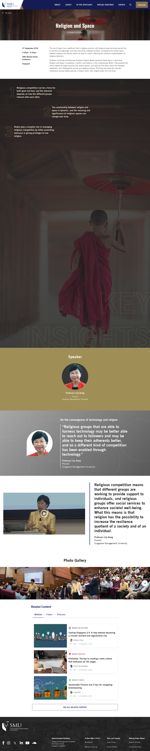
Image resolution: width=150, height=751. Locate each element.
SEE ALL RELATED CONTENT (75, 707)
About (57, 5)
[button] (144, 583)
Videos (49, 614)
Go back (8, 13)
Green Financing (134, 742)
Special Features (105, 5)
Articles (38, 614)
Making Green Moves (137, 738)
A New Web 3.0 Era (92, 738)
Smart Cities (111, 742)
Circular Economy (135, 747)
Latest (68, 5)
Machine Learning (91, 747)
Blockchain (88, 742)
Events (121, 5)
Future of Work (112, 747)
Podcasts (61, 614)
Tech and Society (113, 738)
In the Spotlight (84, 5)
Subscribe (142, 5)
